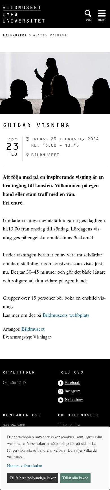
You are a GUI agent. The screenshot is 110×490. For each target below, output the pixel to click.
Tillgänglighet (69, 425)
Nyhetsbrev (74, 399)
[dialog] (55, 458)
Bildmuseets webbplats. (67, 314)
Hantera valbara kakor (24, 465)
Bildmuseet (15, 35)
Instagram (72, 391)
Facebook (72, 382)
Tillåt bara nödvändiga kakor (33, 477)
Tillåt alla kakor (75, 477)
